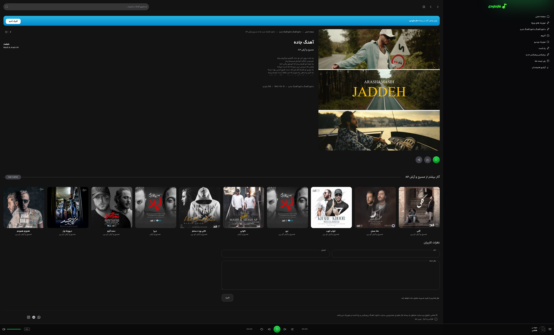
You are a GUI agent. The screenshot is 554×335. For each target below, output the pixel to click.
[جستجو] (7, 7)
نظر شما (432, 261)
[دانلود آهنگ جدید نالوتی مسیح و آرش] (243, 207)
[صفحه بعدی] (438, 6)
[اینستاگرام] (28, 317)
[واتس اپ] (38, 317)
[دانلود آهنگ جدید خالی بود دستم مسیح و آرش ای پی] (199, 207)
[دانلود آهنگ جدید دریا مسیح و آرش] (155, 207)
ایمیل (323, 250)
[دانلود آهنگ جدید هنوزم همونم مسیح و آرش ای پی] (23, 207)
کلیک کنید (13, 21)
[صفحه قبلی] (431, 6)
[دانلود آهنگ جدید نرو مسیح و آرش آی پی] (287, 207)
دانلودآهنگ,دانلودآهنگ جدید (290, 32)
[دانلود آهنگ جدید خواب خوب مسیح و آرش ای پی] (331, 207)
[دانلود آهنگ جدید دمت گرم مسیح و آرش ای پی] (111, 207)
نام (434, 250)
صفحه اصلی (309, 32)
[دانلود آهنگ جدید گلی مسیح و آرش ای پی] (419, 207)
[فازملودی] (497, 6)
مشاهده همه (13, 177)
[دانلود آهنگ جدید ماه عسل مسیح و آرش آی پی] (375, 207)
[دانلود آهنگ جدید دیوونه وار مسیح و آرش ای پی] (67, 207)
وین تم (418, 319)
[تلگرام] (33, 317)
